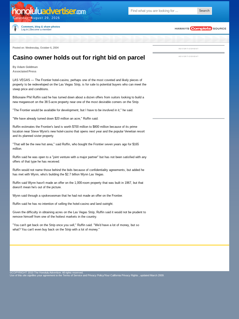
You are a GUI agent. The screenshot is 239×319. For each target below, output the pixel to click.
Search (204, 10)
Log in (24, 29)
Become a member (41, 29)
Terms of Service (72, 275)
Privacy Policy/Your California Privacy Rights (113, 275)
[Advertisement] (189, 86)
